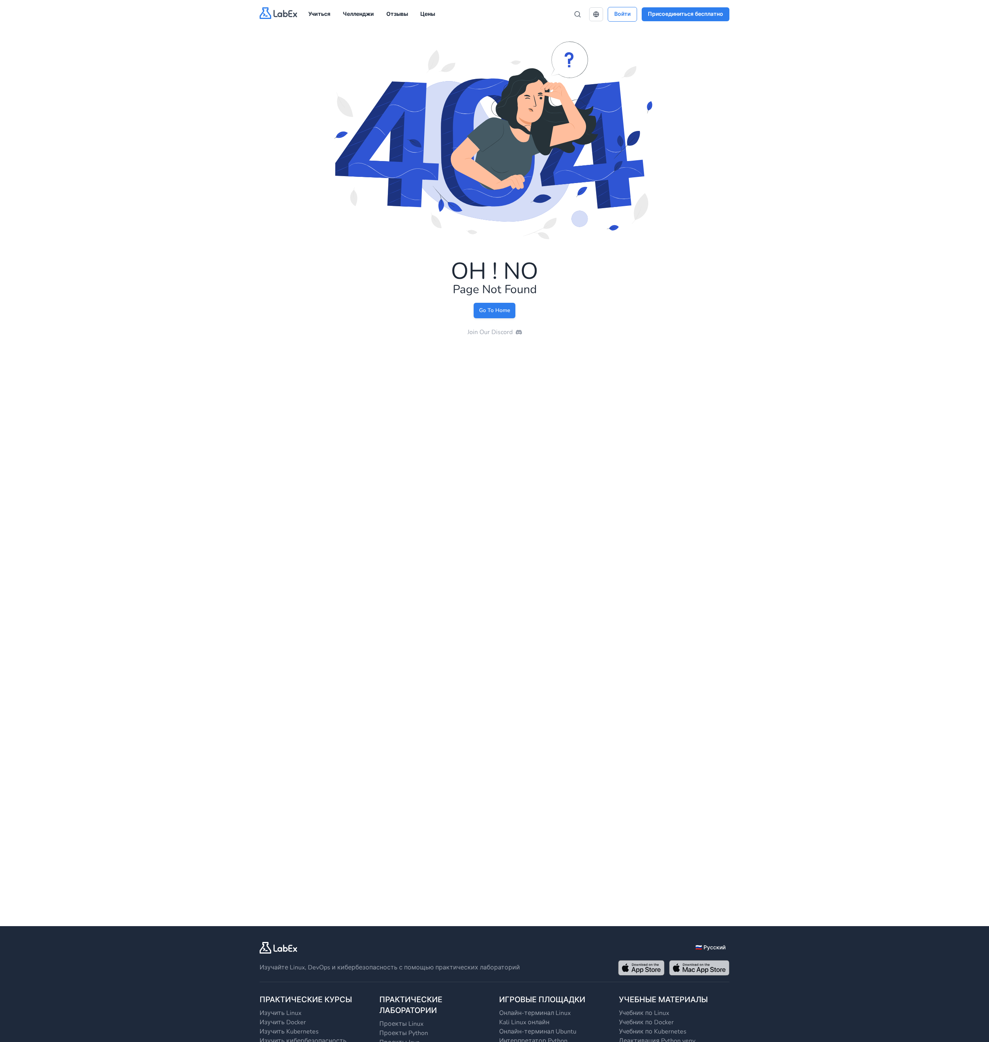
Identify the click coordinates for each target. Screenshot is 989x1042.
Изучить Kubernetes (289, 1031)
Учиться (319, 14)
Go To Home (494, 310)
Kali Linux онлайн (524, 1022)
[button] (596, 14)
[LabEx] (278, 948)
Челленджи (358, 14)
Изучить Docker (283, 1022)
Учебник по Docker (646, 1022)
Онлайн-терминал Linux (535, 1013)
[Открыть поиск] (578, 14)
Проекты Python (403, 1033)
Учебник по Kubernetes (653, 1031)
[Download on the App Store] (641, 968)
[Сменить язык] (596, 14)
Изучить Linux (280, 1013)
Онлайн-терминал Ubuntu (537, 1031)
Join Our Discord (490, 332)
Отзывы (397, 14)
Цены (427, 14)
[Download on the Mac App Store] (699, 968)
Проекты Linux (401, 1024)
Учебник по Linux (644, 1013)
